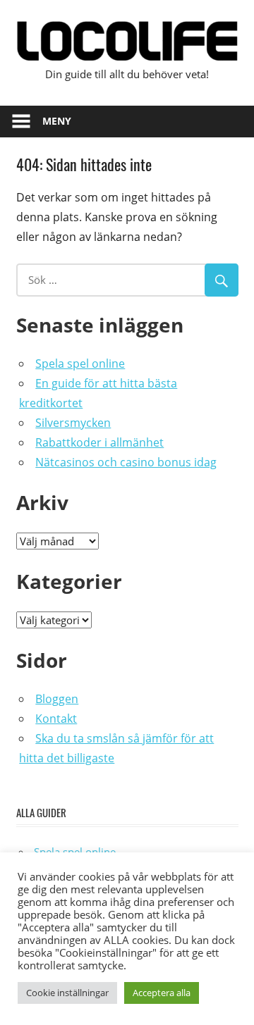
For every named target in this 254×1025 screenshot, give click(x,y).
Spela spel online (80, 363)
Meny (56, 121)
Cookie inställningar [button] (67, 992)
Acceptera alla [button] (161, 992)
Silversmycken (73, 422)
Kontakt (56, 718)
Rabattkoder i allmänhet (99, 442)
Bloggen (56, 699)
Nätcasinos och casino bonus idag (126, 462)
